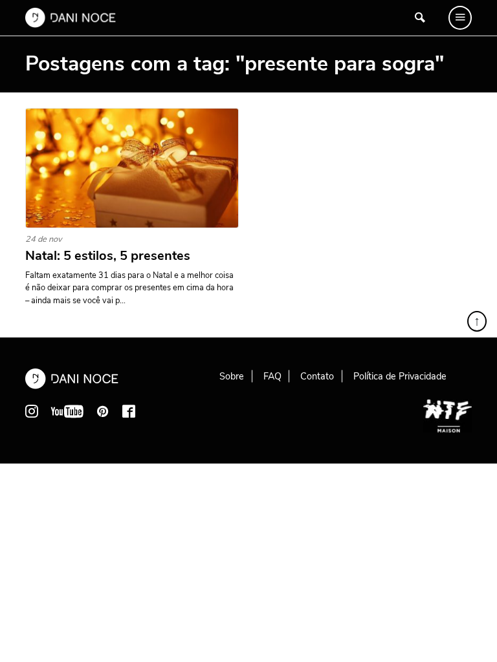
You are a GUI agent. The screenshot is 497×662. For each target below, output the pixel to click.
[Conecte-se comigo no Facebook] (128, 411)
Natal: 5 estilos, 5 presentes (107, 256)
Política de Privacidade (400, 376)
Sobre (231, 376)
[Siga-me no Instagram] (31, 411)
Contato (317, 376)
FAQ (272, 376)
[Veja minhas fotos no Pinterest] (102, 411)
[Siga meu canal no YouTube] (67, 411)
